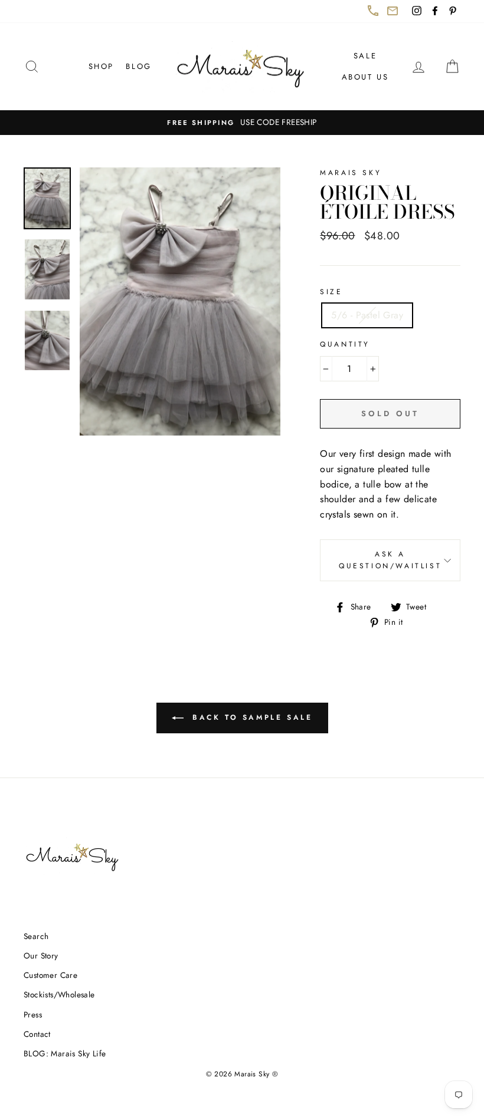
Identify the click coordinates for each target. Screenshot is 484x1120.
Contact (37, 1034)
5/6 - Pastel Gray (367, 315)
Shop (101, 66)
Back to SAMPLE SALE (258, 722)
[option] (242, 122)
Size (331, 291)
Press (33, 1014)
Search (36, 936)
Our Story (41, 955)
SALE (365, 55)
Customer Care (50, 975)
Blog (138, 66)
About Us (365, 77)
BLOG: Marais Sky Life (65, 1053)
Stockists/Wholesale (59, 994)
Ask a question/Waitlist (399, 564)
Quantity (345, 344)
